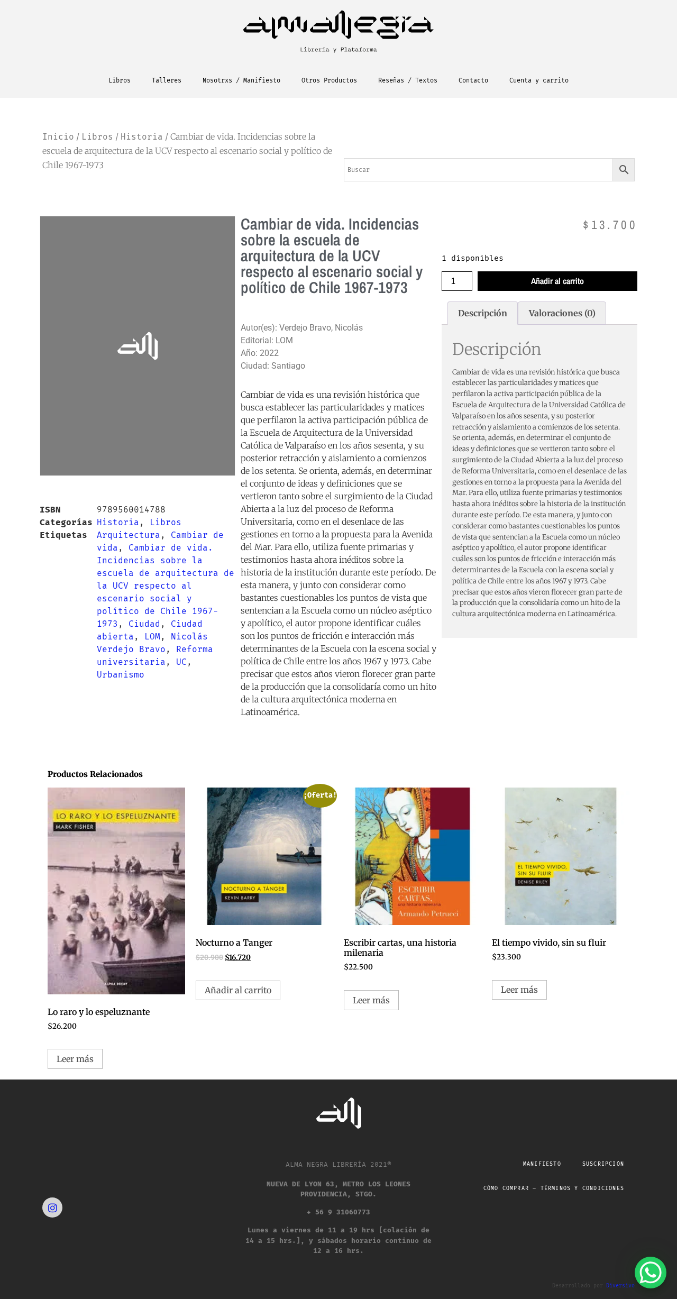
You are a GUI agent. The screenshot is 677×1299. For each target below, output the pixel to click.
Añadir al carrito (557, 281)
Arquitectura (128, 535)
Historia (142, 137)
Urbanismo (120, 675)
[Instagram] (52, 1207)
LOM (152, 637)
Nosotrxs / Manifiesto (241, 80)
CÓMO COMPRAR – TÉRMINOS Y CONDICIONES (553, 1188)
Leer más (75, 1059)
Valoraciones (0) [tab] (562, 313)
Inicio (58, 137)
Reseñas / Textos (407, 80)
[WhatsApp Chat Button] (650, 1272)
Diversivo (620, 1286)
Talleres (166, 80)
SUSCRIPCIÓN (603, 1164)
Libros (119, 80)
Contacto (473, 80)
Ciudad (144, 624)
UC (181, 662)
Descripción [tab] (482, 313)
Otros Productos (329, 80)
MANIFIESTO (542, 1164)
